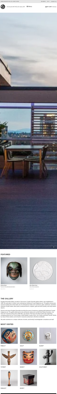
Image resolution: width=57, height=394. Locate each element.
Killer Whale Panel (33, 285)
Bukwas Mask (4, 285)
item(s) (51, 6)
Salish (37, 286)
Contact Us (53, 1)
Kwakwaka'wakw (11, 286)
